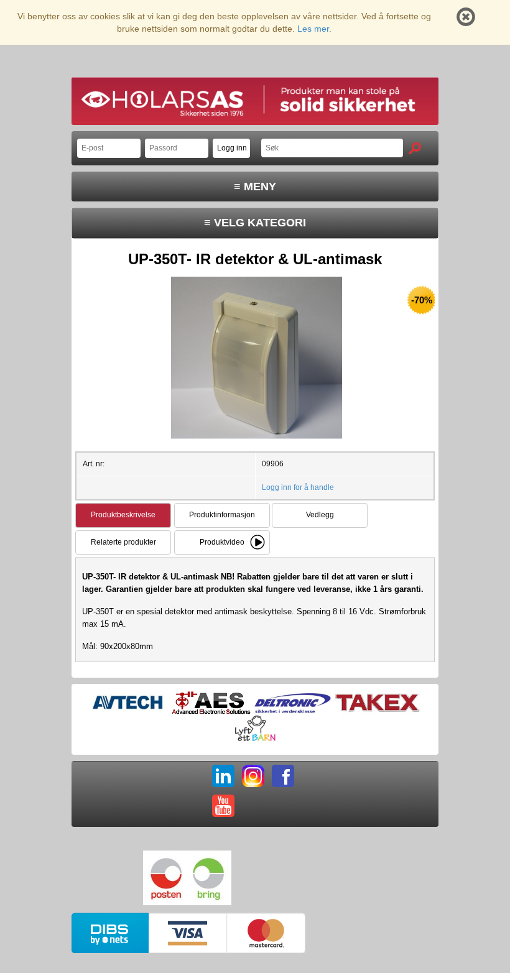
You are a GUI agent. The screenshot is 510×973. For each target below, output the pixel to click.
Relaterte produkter (123, 542)
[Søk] (415, 148)
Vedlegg (320, 514)
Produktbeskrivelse (123, 514)
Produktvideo (222, 542)
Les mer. (314, 29)
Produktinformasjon (222, 514)
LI (223, 776)
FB (283, 776)
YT (223, 806)
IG (253, 776)
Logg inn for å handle (298, 487)
